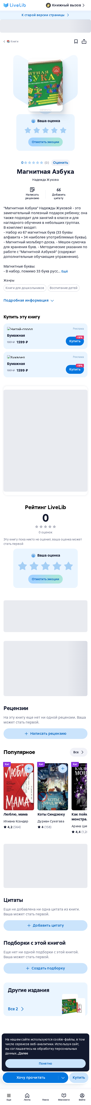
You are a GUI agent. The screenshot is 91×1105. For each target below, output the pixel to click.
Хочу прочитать (31, 1077)
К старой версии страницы (43, 15)
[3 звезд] (45, 130)
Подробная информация (26, 300)
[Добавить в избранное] (76, 41)
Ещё (64, 271)
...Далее (22, 1053)
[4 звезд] (54, 130)
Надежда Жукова (45, 180)
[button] (45, 85)
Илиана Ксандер (16, 821)
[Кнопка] (28, 768)
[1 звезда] (27, 130)
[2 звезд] (36, 130)
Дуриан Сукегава (51, 821)
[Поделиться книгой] (83, 41)
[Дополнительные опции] (63, 1077)
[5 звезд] (63, 130)
